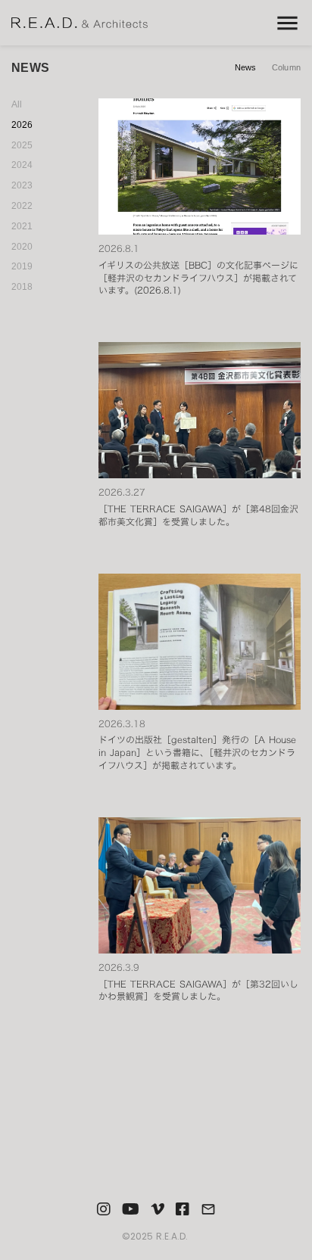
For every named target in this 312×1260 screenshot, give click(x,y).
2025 (22, 145)
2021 (22, 226)
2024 (22, 165)
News (246, 67)
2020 (22, 246)
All (16, 104)
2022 (22, 206)
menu (287, 23)
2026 (22, 125)
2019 (22, 266)
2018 (22, 287)
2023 (22, 185)
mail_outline (208, 1209)
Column (286, 67)
